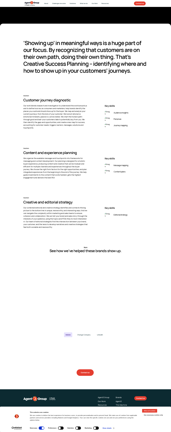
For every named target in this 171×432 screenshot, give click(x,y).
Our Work (95, 3)
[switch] (61, 428)
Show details (107, 428)
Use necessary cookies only (153, 415)
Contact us (140, 3)
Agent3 (119, 401)
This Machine (121, 405)
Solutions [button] (73, 3)
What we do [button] (84, 3)
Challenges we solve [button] (59, 3)
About (46, 3)
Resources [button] (105, 3)
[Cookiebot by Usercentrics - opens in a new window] (16, 428)
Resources (102, 405)
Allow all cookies (149, 411)
